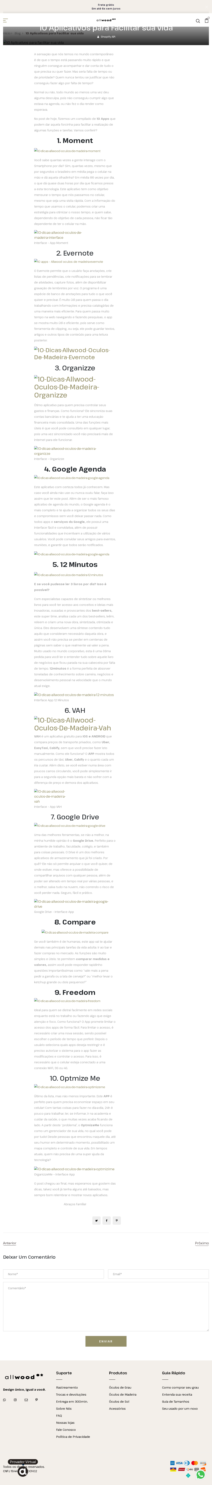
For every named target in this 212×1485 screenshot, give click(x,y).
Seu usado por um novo (180, 1408)
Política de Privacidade (73, 1437)
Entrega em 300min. (72, 1401)
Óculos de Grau (120, 1387)
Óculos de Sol (119, 1401)
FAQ (59, 1415)
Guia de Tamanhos (175, 1401)
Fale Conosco (66, 1429)
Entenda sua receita (177, 1394)
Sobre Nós (64, 1408)
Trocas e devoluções (71, 1394)
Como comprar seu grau (180, 1387)
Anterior (9, 1243)
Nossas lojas (65, 1422)
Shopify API (108, 36)
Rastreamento (67, 1387)
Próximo (202, 1243)
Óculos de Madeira (122, 1394)
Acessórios (117, 1408)
